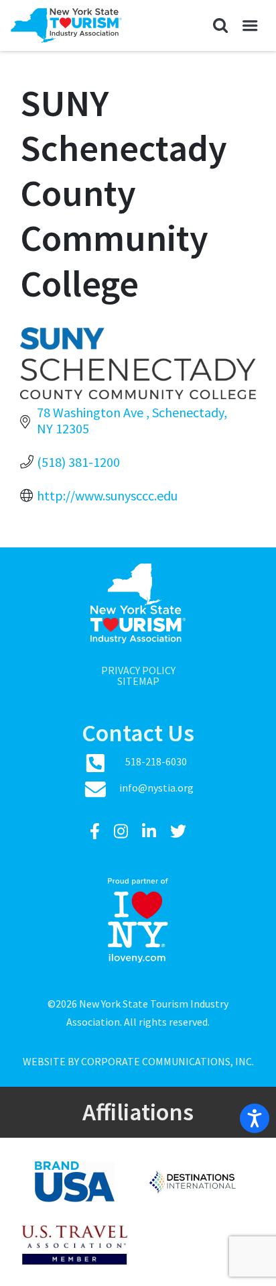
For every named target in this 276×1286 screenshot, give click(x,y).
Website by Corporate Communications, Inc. (138, 1061)
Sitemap (138, 681)
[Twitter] (178, 831)
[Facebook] (96, 831)
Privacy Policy (138, 670)
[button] (220, 25)
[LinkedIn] (150, 831)
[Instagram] (122, 831)
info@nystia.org (156, 787)
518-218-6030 (156, 761)
